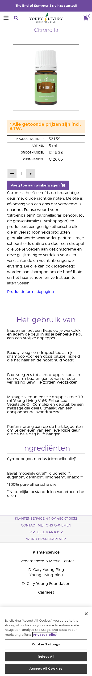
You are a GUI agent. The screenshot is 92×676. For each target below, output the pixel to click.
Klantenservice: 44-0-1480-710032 (46, 518)
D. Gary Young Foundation (46, 584)
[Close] (86, 614)
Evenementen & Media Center (46, 561)
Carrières (46, 592)
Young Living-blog (46, 575)
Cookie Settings (46, 644)
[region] (46, 641)
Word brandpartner (46, 539)
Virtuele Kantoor (46, 532)
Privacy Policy (45, 634)
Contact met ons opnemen (46, 525)
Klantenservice (46, 552)
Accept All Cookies (46, 668)
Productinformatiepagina (30, 292)
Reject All (46, 656)
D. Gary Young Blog (46, 570)
